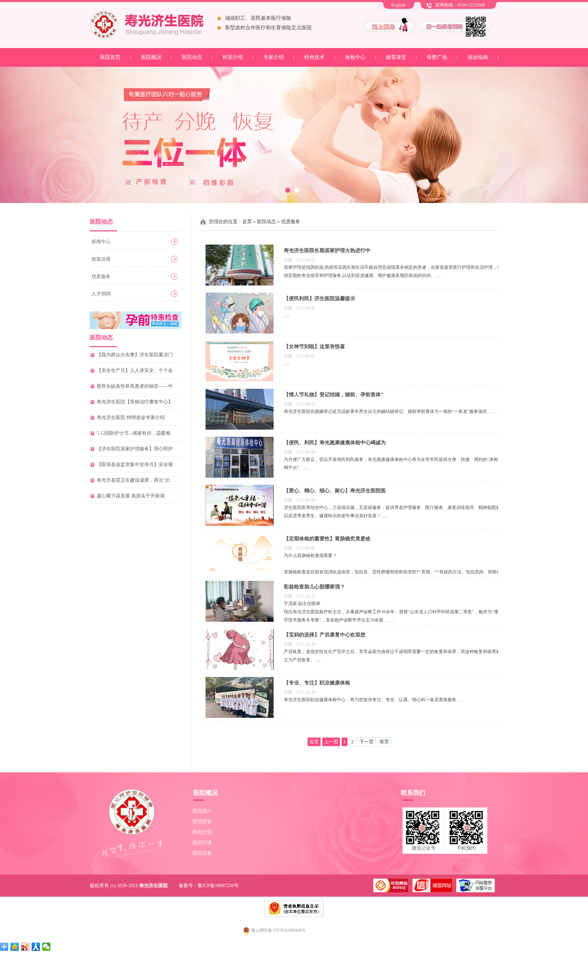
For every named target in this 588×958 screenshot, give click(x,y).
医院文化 (202, 832)
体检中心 (355, 57)
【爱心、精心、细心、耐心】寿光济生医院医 (335, 490)
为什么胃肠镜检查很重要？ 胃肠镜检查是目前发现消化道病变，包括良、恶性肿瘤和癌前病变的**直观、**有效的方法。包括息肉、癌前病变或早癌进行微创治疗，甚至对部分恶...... (392, 568)
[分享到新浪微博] (25, 947)
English (398, 4)
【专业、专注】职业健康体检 (317, 682)
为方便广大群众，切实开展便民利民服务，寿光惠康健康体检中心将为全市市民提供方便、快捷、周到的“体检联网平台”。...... (393, 463)
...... (287, 315)
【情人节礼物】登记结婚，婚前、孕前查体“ (333, 394)
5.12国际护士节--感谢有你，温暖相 (133, 433)
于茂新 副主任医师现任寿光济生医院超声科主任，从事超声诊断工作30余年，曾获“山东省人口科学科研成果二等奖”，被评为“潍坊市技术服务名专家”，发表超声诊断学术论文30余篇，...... (393, 611)
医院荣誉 (202, 821)
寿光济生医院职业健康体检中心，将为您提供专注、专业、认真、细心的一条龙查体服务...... (373, 699)
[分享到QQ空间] (15, 947)
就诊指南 (478, 57)
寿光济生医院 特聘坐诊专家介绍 (131, 417)
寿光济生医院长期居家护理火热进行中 (327, 250)
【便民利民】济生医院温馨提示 (319, 298)
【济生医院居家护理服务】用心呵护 (135, 448)
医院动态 (192, 57)
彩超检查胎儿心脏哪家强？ (314, 586)
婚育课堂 (396, 57)
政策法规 (101, 259)
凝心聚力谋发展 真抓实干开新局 (131, 495)
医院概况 (151, 57)
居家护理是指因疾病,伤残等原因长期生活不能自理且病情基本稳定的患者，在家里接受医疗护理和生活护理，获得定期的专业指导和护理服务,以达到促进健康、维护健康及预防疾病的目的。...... (393, 271)
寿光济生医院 (153, 885)
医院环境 (202, 842)
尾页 (384, 741)
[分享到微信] (46, 947)
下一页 (366, 741)
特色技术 (314, 57)
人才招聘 (101, 293)
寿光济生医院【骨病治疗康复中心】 (135, 401)
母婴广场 (437, 57)
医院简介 (202, 811)
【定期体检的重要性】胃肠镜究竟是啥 (327, 538)
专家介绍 (273, 57)
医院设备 (202, 853)
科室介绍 (233, 57)
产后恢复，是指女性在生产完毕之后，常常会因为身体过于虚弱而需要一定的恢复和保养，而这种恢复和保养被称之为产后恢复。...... (394, 655)
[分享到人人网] (36, 947)
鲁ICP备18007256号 (218, 885)
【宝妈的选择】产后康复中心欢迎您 (324, 634)
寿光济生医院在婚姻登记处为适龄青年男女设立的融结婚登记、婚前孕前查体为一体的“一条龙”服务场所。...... (390, 411)
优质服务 (101, 276)
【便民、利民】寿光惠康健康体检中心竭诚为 (335, 442)
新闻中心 (101, 241)
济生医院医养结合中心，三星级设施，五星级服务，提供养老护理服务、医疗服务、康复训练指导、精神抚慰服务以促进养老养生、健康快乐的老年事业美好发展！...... (394, 511)
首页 (247, 221)
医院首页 (110, 57)
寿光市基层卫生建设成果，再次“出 (133, 480)
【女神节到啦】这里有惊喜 (314, 346)
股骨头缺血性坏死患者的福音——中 (135, 386)
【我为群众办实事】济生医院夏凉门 (135, 354)
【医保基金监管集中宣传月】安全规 (135, 464)
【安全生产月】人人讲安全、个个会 (135, 370)
